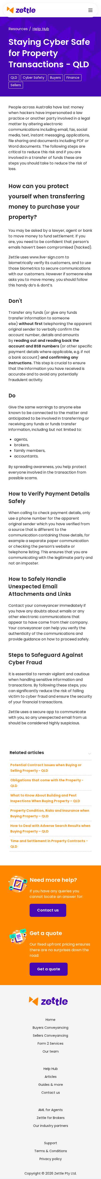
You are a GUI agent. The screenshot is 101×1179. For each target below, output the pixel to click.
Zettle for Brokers (51, 1118)
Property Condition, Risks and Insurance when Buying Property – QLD (49, 813)
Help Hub (40, 29)
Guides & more (50, 1084)
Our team (51, 1051)
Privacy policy (50, 1159)
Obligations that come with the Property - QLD (46, 783)
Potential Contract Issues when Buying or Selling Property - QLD (46, 768)
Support (50, 1143)
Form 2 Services (50, 1043)
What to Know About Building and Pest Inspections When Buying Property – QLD (45, 798)
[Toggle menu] (90, 10)
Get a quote (48, 969)
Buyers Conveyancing (50, 1027)
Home (50, 1020)
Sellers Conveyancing (50, 1035)
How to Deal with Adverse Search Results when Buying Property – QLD (50, 828)
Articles (51, 1077)
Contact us (48, 910)
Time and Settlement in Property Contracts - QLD (49, 844)
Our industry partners (50, 1126)
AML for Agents (50, 1110)
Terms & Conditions (50, 1151)
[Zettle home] (21, 10)
